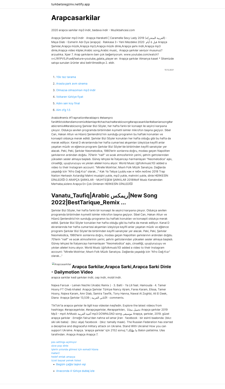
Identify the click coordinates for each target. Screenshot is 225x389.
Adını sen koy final (68, 103)
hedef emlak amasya (63, 356)
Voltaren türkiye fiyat (69, 96)
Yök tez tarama (66, 77)
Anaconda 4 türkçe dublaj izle (75, 370)
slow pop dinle (59, 345)
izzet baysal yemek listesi (66, 360)
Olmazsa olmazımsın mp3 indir (76, 90)
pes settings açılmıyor (64, 342)
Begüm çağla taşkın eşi (71, 364)
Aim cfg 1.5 (63, 109)
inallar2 (55, 353)
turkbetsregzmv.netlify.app (70, 4)
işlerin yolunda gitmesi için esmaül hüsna (74, 349)
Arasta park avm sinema (71, 83)
